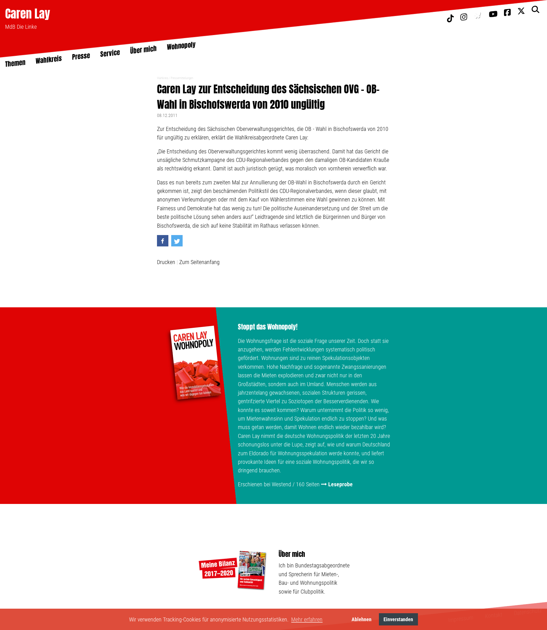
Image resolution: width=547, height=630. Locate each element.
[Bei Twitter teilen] (177, 240)
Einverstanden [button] (398, 619)
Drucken (166, 262)
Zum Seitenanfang (199, 262)
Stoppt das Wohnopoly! (267, 327)
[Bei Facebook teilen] (162, 240)
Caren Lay (27, 13)
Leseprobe (340, 484)
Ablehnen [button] (362, 619)
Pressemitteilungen (182, 78)
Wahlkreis (162, 78)
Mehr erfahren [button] (307, 619)
